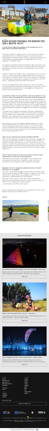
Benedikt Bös (15, 77)
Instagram (4, 395)
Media (25, 387)
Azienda (26, 379)
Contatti (26, 393)
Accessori (4, 388)
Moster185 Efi (5, 382)
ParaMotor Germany (21, 74)
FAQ (25, 390)
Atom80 (4, 379)
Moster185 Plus (6, 380)
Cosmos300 (4, 385)
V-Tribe (26, 383)
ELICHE (3, 389)
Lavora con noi (27, 391)
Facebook (4, 393)
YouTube (4, 397)
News (25, 388)
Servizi (26, 382)
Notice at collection (16, 429)
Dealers (26, 380)
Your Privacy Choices (29, 429)
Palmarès (26, 385)
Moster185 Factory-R (7, 383)
